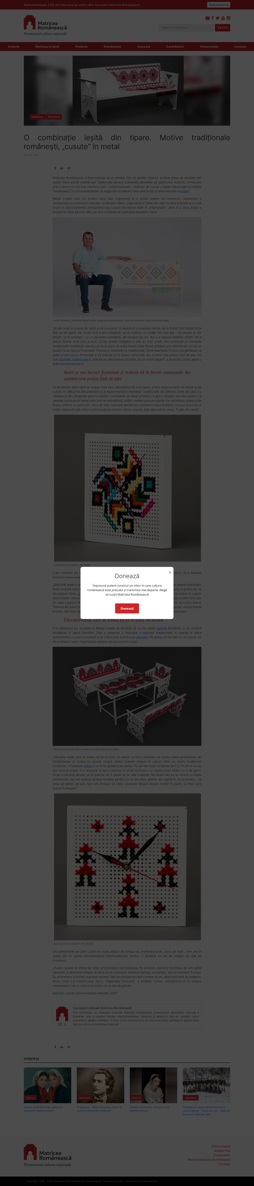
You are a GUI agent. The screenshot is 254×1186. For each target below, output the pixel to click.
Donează (127, 608)
